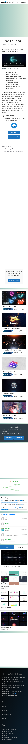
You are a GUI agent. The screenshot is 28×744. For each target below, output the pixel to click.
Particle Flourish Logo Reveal (13, 151)
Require (4, 710)
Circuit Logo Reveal (10, 149)
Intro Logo (7, 146)
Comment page (14, 280)
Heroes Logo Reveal (9, 415)
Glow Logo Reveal (9, 372)
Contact (4, 706)
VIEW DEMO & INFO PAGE (10, 69)
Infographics (5, 586)
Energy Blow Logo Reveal (11, 328)
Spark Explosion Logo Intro (12, 350)
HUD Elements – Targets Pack (10, 566)
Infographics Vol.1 (6, 607)
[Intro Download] (7, 2)
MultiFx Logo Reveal (9, 306)
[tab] (7, 547)
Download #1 (14, 132)
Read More (19, 437)
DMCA (4, 718)
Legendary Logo (8, 393)
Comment (9, 437)
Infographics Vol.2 (6, 627)
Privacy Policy (6, 714)
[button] (18, 2)
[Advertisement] (14, 20)
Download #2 (14, 137)
